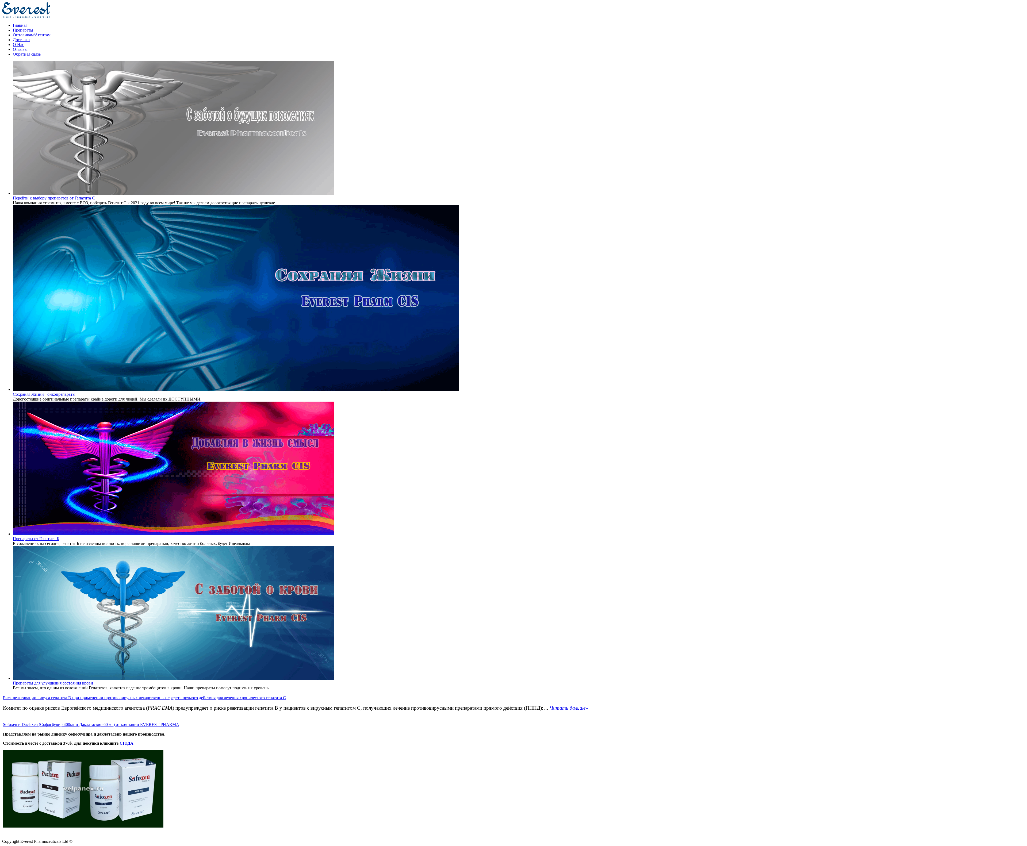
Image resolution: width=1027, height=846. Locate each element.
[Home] (26, 16)
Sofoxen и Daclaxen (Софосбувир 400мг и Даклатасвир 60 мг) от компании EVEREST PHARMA (91, 724)
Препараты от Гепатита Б (36, 538)
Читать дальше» (569, 708)
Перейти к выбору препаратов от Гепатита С (54, 198)
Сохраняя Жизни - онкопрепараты (44, 394)
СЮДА (126, 743)
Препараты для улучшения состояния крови (53, 683)
